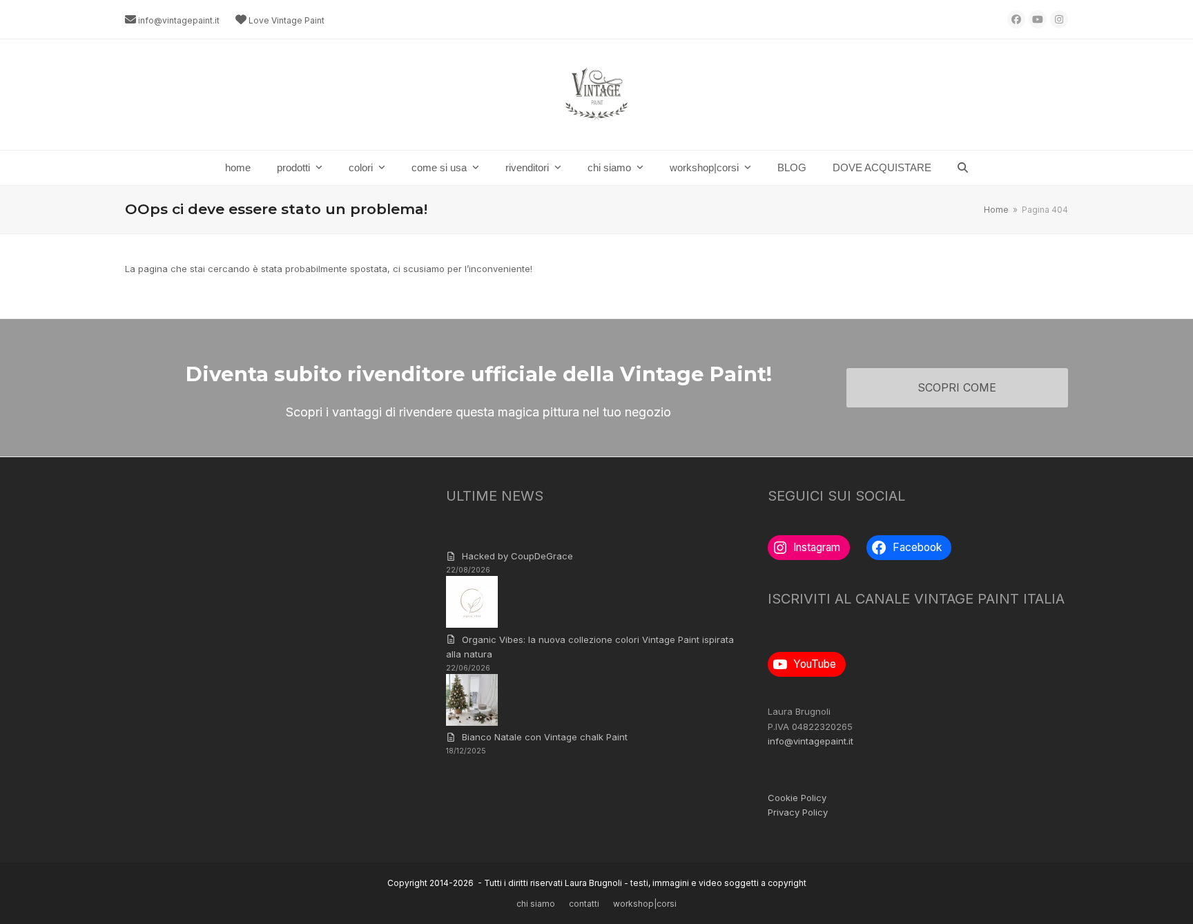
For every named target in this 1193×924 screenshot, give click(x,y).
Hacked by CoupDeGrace (517, 555)
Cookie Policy (797, 797)
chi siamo (535, 903)
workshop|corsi (645, 903)
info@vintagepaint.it (179, 20)
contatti (584, 903)
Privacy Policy (798, 812)
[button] (963, 168)
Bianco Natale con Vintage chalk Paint (545, 736)
